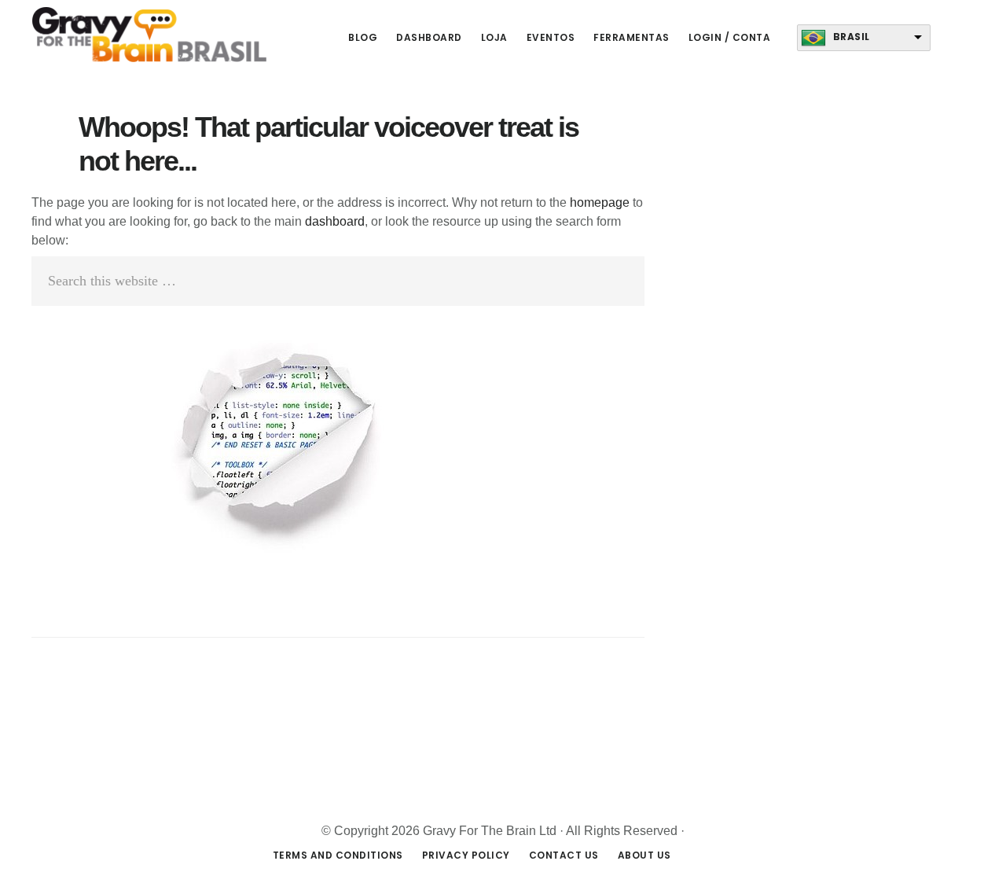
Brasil (851, 36)
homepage (600, 202)
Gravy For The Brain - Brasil (149, 34)
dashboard (335, 221)
